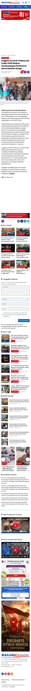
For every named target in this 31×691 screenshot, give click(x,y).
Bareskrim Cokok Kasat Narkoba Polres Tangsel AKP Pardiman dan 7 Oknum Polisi (8, 271)
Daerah (4, 234)
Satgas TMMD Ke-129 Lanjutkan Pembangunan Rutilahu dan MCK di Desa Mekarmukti (22, 271)
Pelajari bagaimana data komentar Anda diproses (14, 327)
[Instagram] (5, 673)
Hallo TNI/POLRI (5, 58)
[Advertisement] (15, 36)
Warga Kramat (5, 502)
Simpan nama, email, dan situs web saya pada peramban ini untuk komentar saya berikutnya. (15, 314)
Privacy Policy (5, 680)
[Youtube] (8, 673)
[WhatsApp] (28, 221)
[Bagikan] (28, 72)
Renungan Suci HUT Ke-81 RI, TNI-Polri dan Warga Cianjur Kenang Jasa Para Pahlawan (7, 255)
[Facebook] (18, 221)
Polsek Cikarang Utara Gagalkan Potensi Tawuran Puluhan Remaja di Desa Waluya (19, 401)
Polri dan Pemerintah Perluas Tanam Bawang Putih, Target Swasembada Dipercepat (7, 239)
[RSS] (11, 673)
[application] (15, 550)
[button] (23, 3)
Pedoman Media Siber (18, 680)
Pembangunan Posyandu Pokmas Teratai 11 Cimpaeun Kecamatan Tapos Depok (14, 494)
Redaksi (3, 682)
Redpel (3, 71)
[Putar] (3, 556)
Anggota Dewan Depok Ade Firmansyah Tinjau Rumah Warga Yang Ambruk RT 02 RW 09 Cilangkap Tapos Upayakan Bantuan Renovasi (15, 480)
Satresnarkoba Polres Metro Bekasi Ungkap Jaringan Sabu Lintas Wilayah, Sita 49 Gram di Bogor (18, 425)
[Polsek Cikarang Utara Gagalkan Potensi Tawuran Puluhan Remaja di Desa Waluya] (4, 401)
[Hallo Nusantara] (10, 2)
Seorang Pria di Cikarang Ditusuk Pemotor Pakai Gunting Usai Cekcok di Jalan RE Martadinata (19, 433)
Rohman (3, 478)
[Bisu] (25, 556)
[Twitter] (21, 221)
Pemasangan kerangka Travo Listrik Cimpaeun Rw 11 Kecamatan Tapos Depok (14, 504)
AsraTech (12, 687)
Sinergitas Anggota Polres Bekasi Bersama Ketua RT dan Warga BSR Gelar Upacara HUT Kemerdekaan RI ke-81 (23, 239)
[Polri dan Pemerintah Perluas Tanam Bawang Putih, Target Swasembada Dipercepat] (8, 232)
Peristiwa (5, 463)
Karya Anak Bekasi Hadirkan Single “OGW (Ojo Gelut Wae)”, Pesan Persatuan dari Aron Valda (19, 409)
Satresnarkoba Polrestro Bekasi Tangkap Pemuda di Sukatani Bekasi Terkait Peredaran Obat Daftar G (18, 417)
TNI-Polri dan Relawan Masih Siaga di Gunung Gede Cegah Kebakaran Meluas (23, 255)
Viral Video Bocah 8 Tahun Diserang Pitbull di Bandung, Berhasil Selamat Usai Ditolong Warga (18, 441)
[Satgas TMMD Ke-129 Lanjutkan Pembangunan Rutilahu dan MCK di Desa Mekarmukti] (23, 264)
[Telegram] (25, 221)
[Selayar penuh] (27, 556)
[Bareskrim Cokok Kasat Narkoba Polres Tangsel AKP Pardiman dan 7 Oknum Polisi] (8, 264)
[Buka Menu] (26, 3)
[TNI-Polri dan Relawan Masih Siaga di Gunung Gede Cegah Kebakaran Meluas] (23, 248)
